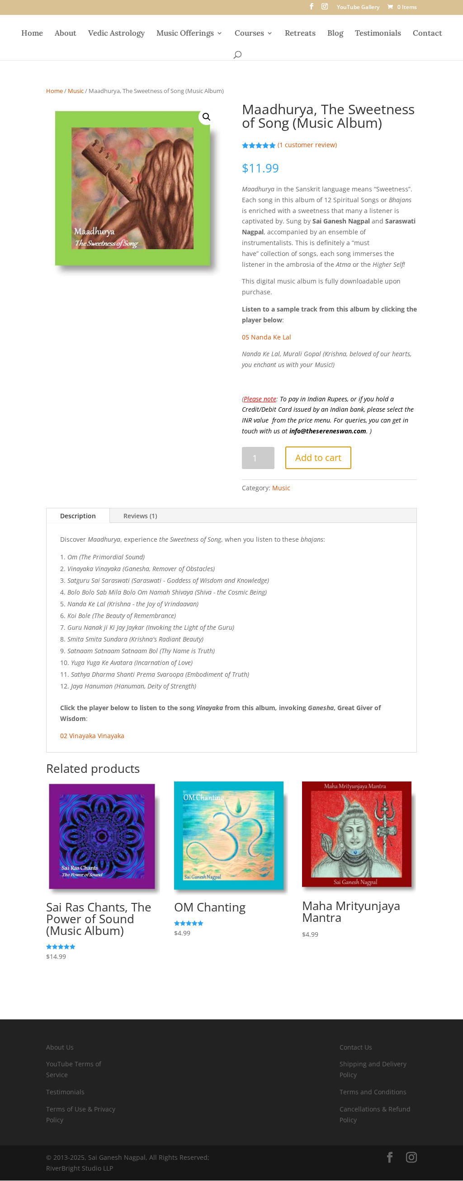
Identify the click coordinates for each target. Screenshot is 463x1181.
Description (78, 515)
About (65, 34)
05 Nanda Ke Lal (266, 337)
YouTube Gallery (358, 8)
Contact (427, 34)
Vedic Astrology (116, 34)
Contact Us (356, 1047)
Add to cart (318, 457)
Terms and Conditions (373, 1092)
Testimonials (378, 34)
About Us (60, 1047)
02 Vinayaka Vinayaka (92, 735)
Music (76, 91)
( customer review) (307, 144)
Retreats (300, 34)
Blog (335, 34)
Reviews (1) (140, 515)
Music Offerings (185, 34)
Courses (249, 34)
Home (32, 34)
